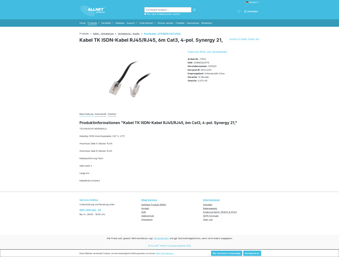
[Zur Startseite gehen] (92, 11)
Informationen (211, 200)
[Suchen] (194, 9)
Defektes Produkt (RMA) (153, 204)
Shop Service (149, 200)
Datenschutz (147, 215)
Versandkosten (161, 238)
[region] (131, 78)
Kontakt (145, 208)
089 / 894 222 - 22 (90, 210)
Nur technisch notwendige (226, 253)
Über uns (208, 219)
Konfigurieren (252, 253)
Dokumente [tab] (100, 114)
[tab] (86, 114)
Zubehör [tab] (112, 114)
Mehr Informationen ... (165, 253)
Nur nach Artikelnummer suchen (163, 14)
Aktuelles (207, 204)
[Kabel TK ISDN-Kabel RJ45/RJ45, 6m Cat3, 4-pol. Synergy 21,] (131, 78)
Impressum (147, 219)
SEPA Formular (211, 215)
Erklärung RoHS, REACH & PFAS (220, 212)
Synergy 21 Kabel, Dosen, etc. (244, 39)
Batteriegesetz (210, 208)
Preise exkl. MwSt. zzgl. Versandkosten (207, 51)
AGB (143, 212)
